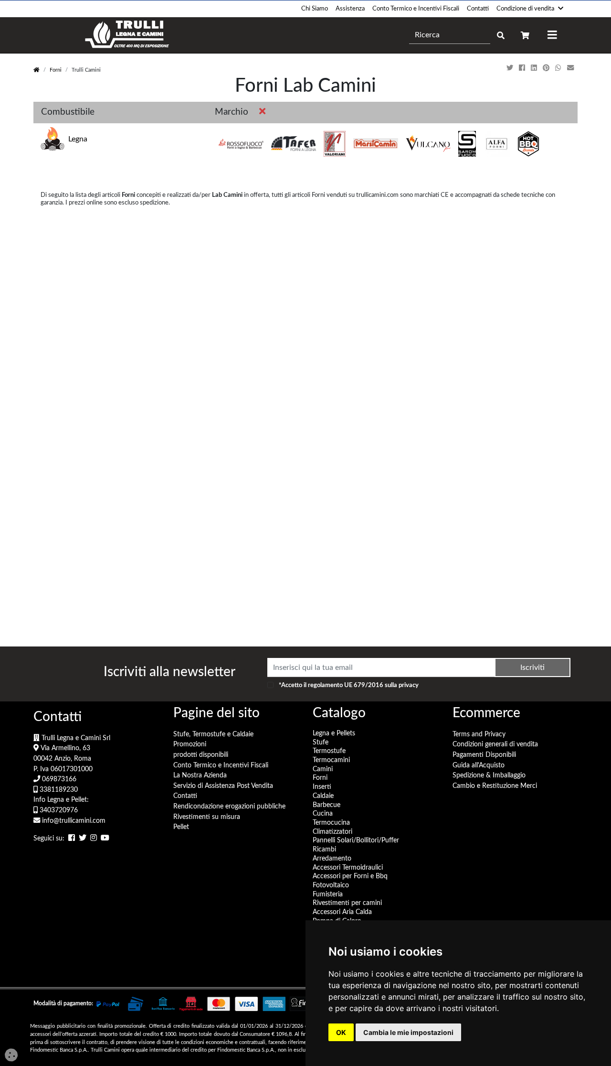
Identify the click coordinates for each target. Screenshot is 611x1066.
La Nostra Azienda (200, 775)
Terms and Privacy (479, 734)
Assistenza (350, 8)
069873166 (58, 779)
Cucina (323, 813)
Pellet (181, 826)
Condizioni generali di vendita (495, 744)
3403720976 (58, 810)
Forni (56, 70)
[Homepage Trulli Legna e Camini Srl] (36, 70)
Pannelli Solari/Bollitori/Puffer (356, 840)
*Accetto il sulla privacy (349, 685)
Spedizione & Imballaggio (489, 775)
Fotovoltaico (331, 885)
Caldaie (323, 795)
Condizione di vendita (525, 8)
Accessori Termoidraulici (348, 867)
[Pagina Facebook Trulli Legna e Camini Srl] (71, 838)
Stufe (320, 742)
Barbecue (326, 804)
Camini (323, 769)
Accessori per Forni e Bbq (350, 876)
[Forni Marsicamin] (375, 144)
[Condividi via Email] (571, 68)
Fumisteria (328, 894)
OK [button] (341, 1032)
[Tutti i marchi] (260, 112)
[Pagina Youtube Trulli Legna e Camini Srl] (105, 838)
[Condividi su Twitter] (510, 68)
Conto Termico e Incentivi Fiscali (415, 8)
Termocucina (331, 822)
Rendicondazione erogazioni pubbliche (229, 806)
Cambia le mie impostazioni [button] (408, 1032)
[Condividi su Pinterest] (547, 68)
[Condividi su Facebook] (523, 68)
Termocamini (331, 760)
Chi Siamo (314, 8)
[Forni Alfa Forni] (496, 144)
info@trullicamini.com (72, 820)
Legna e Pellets (334, 733)
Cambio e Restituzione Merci (495, 785)
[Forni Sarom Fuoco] (467, 144)
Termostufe (329, 750)
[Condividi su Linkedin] (535, 68)
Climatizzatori (332, 831)
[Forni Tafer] (293, 144)
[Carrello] (525, 35)
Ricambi (324, 849)
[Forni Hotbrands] (528, 144)
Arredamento (332, 858)
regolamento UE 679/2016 (345, 685)
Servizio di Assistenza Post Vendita (223, 785)
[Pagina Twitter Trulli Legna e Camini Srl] (82, 838)
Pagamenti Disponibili (484, 754)
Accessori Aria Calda (342, 911)
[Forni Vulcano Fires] (428, 144)
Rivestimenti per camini (347, 902)
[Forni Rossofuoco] (241, 144)
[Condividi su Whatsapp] (559, 68)
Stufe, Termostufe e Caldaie (213, 734)
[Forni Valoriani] (334, 144)
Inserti (322, 786)
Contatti (478, 8)
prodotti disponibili (200, 754)
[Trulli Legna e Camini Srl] (127, 35)
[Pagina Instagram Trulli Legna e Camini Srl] (93, 838)
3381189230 (58, 789)
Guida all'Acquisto (479, 765)
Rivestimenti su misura (206, 816)
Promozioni (189, 744)
